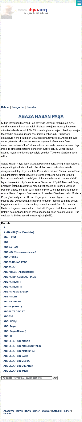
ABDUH (7, 336)
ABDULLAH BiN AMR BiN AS (19, 351)
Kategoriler (18, 107)
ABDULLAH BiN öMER (15, 371)
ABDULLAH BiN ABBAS (16, 341)
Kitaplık (7, 413)
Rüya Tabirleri (32, 411)
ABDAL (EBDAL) (12, 306)
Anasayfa (8, 411)
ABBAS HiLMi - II (12, 286)
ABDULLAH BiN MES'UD (17, 361)
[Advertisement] (41, 62)
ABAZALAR (9, 267)
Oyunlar (46, 411)
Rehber (5, 107)
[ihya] (28, 18)
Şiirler (67, 411)
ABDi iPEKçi (10, 321)
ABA (6, 242)
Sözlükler (57, 411)
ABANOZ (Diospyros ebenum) (19, 252)
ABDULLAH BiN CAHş (15, 356)
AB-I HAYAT (9, 237)
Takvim (19, 411)
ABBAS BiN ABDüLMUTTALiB (19, 277)
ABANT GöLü (10, 257)
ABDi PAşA (9, 326)
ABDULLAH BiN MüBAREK (18, 366)
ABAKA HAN (10, 247)
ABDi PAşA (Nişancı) (14, 331)
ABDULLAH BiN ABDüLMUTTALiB (22, 346)
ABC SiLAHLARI (12, 301)
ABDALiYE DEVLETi (14, 311)
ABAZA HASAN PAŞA (15, 262)
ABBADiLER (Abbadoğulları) (18, 272)
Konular (31, 107)
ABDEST (8, 316)
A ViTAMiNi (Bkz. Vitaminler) (18, 232)
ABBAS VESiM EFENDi (15, 291)
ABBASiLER (10, 296)
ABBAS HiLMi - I (12, 282)
